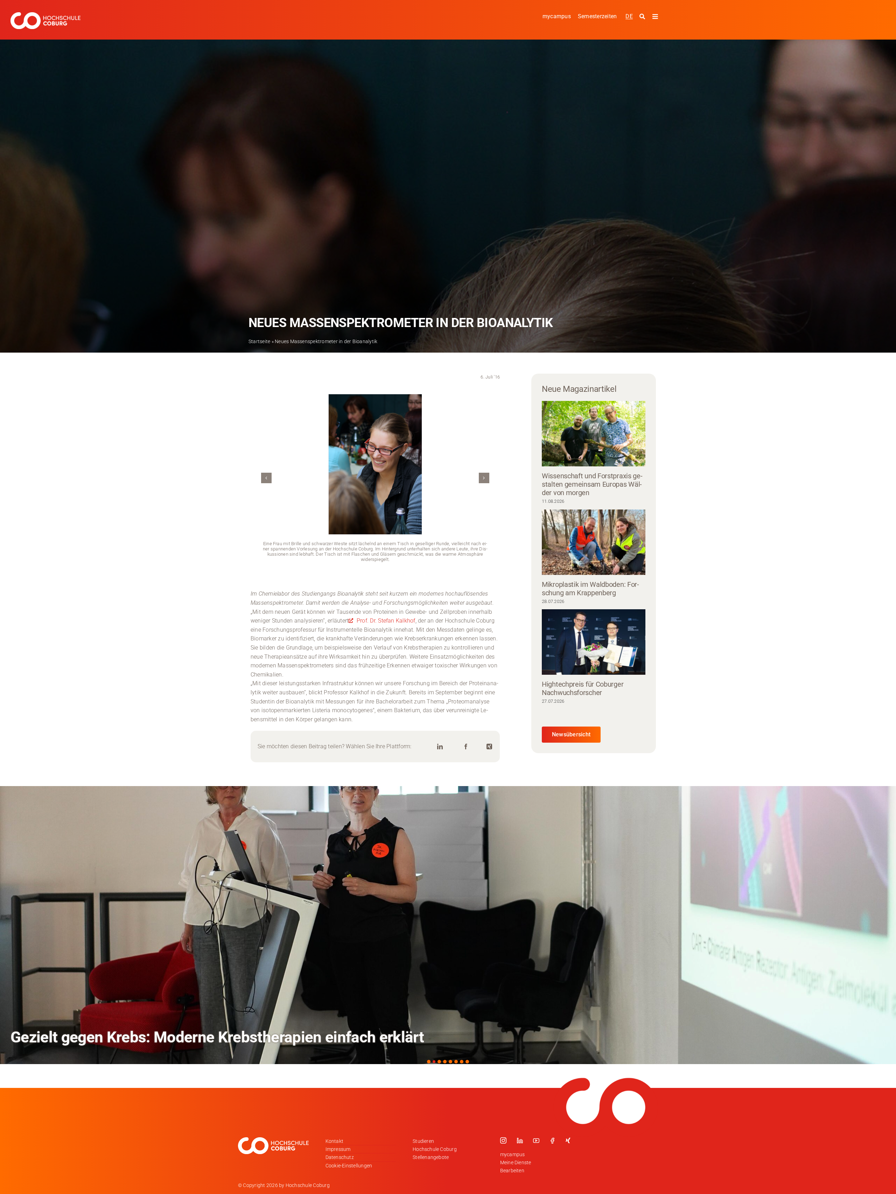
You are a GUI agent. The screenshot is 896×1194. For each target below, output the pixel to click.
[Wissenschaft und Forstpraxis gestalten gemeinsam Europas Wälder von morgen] (593, 433)
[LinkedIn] (440, 746)
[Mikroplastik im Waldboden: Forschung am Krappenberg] (593, 542)
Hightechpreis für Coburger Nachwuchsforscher (582, 688)
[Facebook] (466, 746)
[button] (266, 478)
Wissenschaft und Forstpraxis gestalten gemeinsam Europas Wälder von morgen (592, 484)
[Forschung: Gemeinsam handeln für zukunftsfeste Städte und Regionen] (448, 925)
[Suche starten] (643, 16)
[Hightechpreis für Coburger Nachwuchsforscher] (593, 642)
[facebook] (552, 1140)
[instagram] (503, 1140)
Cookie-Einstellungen (349, 1165)
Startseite (259, 341)
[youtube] (536, 1140)
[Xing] (489, 746)
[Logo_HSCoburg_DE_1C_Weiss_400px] (45, 15)
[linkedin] (520, 1140)
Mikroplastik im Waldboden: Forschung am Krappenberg (590, 588)
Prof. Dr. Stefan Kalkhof (385, 620)
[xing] (568, 1140)
